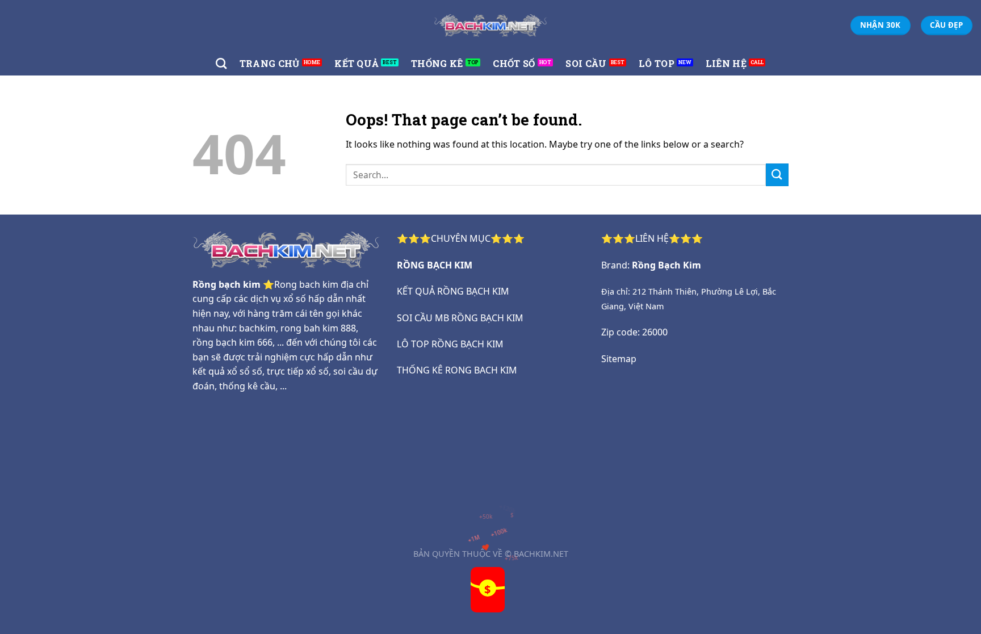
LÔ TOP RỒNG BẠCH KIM (450, 344)
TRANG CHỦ (270, 63)
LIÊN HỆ (726, 63)
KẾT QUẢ (356, 63)
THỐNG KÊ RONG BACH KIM (457, 370)
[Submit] (777, 174)
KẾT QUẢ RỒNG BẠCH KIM (453, 291)
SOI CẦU (585, 63)
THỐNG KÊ (437, 63)
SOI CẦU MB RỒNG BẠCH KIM (460, 318)
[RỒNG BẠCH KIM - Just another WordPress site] (490, 25)
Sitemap (618, 358)
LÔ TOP (656, 63)
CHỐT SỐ (514, 63)
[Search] (221, 63)
